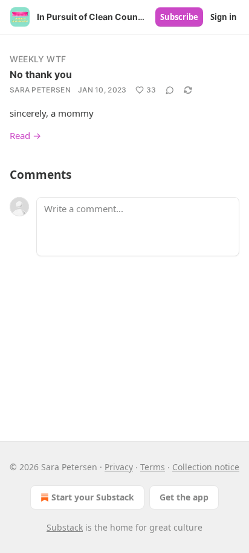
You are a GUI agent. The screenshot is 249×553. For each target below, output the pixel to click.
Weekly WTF (38, 59)
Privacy (119, 467)
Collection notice (205, 467)
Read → (25, 135)
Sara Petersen (40, 89)
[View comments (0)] (170, 90)
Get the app (184, 497)
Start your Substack (92, 497)
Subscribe (179, 16)
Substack (65, 527)
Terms (152, 467)
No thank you (41, 74)
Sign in (223, 16)
